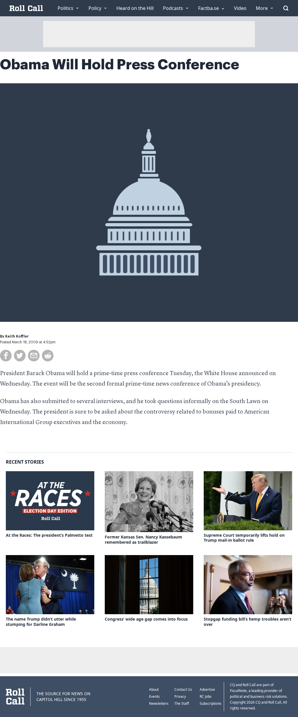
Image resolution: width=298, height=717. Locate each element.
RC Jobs (206, 696)
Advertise (207, 689)
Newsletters (158, 703)
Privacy (180, 696)
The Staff (181, 703)
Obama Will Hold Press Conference (119, 65)
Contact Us (183, 689)
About (154, 689)
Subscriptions (210, 703)
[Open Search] (286, 8)
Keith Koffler (17, 336)
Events (154, 696)
